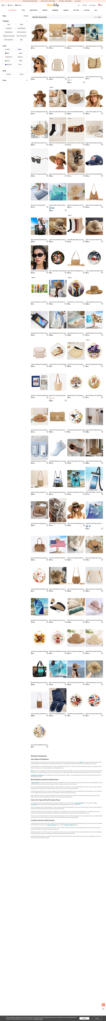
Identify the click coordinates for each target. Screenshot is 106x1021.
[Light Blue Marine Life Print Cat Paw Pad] (76, 320)
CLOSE (97, 1018)
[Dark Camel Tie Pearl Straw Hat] (57, 288)
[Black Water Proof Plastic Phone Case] (39, 320)
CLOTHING (87, 10)
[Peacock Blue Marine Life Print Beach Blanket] (94, 33)
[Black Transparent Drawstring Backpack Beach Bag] (57, 479)
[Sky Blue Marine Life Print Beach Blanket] (94, 320)
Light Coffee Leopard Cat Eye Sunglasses (77, 461)
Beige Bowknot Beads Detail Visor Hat (95, 651)
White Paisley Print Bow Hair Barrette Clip (59, 523)
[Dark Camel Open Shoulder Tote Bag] (39, 700)
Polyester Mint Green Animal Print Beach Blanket (61, 205)
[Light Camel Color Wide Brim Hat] (76, 510)
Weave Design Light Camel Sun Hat (58, 620)
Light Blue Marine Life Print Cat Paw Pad (77, 333)
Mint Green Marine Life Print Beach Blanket (60, 682)
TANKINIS (65, 10)
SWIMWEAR (55, 10)
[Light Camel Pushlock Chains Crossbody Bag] (57, 33)
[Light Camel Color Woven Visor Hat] (39, 129)
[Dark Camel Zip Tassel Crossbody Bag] (76, 576)
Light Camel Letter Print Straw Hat (58, 239)
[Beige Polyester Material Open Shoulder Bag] (94, 416)
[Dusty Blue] (53, 208)
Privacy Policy (38, 1019)
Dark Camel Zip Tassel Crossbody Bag (77, 589)
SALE (95, 10)
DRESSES (44, 10)
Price (4, 80)
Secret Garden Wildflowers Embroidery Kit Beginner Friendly (46, 745)
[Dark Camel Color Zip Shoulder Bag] (76, 64)
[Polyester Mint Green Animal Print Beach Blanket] (57, 192)
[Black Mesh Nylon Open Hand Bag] (39, 669)
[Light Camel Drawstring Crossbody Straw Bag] (94, 448)
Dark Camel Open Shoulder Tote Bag (40, 713)
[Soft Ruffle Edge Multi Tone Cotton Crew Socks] (76, 226)
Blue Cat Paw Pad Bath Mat (38, 205)
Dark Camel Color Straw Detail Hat (39, 430)
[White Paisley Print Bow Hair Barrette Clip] (57, 510)
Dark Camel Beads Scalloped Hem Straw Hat (78, 651)
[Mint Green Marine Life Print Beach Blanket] (57, 669)
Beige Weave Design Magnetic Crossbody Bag (60, 77)
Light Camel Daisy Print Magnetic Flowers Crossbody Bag (45, 364)
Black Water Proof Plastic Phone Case (40, 333)
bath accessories (52, 825)
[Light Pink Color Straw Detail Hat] (94, 607)
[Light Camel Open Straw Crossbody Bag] (94, 63)
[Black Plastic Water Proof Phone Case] (94, 479)
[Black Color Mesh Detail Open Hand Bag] (39, 226)
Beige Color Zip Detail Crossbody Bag (95, 143)
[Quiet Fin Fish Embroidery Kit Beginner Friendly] (94, 700)
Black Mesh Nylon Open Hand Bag (39, 682)
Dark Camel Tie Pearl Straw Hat (57, 302)
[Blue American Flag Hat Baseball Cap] (94, 161)
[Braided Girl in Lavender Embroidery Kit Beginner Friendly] (76, 288)
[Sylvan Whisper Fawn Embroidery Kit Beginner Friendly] (94, 382)
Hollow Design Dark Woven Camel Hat (95, 302)
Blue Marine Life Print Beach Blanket (40, 620)
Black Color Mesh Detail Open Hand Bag (41, 239)
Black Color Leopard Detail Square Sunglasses (42, 174)
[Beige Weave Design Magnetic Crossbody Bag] (57, 64)
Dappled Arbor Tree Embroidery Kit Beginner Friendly (80, 395)
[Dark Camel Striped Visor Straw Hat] (94, 544)
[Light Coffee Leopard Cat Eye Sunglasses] (76, 448)
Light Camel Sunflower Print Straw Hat (77, 205)
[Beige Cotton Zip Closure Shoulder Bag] (57, 382)
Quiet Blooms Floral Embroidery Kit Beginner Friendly (80, 713)
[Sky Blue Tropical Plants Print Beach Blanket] (76, 479)
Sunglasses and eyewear (37, 775)
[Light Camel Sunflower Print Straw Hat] (76, 192)
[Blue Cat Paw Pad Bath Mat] (39, 192)
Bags (32, 770)
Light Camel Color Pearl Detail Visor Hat (77, 46)
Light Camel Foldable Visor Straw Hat (95, 111)
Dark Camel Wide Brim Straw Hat (39, 111)
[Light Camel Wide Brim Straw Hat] (39, 64)
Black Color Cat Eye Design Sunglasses (41, 270)
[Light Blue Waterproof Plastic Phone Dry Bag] (39, 448)
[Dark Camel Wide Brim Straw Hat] (39, 98)
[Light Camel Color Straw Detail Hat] (76, 351)
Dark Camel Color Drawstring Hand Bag (41, 558)
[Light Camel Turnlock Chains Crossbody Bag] (57, 416)
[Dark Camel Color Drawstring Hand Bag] (39, 544)
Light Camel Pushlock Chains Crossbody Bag (60, 46)
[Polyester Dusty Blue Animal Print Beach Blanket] (94, 510)
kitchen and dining (69, 825)
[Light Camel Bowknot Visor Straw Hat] (94, 669)
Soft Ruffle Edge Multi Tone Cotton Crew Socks (79, 239)
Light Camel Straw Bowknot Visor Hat (58, 174)
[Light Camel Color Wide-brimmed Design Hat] (94, 226)
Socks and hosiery (79, 803)
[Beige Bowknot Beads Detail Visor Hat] (94, 638)
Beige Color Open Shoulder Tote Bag (40, 492)
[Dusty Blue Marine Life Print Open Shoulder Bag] (57, 320)
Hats (81, 762)
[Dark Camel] (68, 80)
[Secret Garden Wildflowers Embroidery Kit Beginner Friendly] (39, 731)
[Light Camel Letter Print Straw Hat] (57, 226)
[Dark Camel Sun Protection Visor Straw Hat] (39, 33)
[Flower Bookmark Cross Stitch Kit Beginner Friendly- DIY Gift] (39, 288)
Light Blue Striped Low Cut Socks (57, 461)
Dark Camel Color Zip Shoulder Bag (76, 77)
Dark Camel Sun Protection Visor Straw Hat (42, 46)
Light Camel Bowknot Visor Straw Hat (95, 682)
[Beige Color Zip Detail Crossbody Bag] (94, 129)
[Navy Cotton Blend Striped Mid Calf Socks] (57, 700)
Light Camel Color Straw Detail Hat (76, 364)
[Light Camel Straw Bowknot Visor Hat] (57, 161)
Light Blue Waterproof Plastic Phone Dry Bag (42, 461)
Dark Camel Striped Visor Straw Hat (95, 558)
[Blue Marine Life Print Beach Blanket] (39, 607)
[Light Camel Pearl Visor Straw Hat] (57, 576)
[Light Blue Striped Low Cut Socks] (57, 448)
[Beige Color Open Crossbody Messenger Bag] (94, 576)
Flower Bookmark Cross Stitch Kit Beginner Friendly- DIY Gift (46, 302)
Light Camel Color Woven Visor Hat (40, 143)
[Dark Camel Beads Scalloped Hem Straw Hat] (76, 638)
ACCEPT (84, 1018)
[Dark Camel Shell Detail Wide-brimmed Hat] (76, 98)
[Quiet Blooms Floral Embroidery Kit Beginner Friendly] (76, 700)
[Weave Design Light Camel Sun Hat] (57, 607)
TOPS (23, 10)
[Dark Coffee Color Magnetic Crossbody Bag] (39, 510)
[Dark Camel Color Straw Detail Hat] (39, 416)
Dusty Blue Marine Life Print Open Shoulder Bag (61, 333)
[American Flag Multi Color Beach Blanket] (57, 544)
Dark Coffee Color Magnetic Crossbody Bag (42, 523)
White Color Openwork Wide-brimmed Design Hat (79, 558)
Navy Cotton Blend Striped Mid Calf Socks (59, 713)
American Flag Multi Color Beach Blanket (59, 558)
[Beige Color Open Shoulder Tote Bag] (39, 479)
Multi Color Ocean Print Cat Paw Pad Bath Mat (79, 620)
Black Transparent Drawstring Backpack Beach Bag (62, 492)
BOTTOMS (76, 10)
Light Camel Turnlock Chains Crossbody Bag (60, 430)
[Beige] (71, 80)
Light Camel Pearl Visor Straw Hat (57, 589)
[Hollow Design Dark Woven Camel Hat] (94, 288)
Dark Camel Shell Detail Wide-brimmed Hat (78, 111)
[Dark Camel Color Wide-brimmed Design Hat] (76, 669)
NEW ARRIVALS (13, 10)
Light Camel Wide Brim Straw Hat (39, 77)
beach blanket (35, 782)
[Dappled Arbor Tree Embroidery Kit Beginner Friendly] (76, 382)
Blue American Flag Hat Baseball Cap (95, 174)
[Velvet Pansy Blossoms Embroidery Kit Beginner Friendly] (94, 351)
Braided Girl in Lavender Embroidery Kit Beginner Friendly (81, 302)
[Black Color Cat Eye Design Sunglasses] (39, 257)
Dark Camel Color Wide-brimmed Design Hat (78, 682)
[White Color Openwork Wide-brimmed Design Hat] (76, 544)
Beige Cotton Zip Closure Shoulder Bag (59, 395)
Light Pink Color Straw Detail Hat (94, 620)
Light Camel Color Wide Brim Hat (75, 523)
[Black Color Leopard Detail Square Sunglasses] (39, 161)
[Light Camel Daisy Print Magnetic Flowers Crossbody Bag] (39, 351)
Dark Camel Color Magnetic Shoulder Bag (77, 270)
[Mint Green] (50, 208)
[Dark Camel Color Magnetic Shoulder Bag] (94, 192)
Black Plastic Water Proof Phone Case (95, 492)
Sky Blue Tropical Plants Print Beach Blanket (78, 492)
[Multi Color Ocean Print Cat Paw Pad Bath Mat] (76, 607)
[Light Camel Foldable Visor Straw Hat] (94, 98)
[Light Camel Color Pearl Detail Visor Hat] (76, 33)
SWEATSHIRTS (33, 10)
